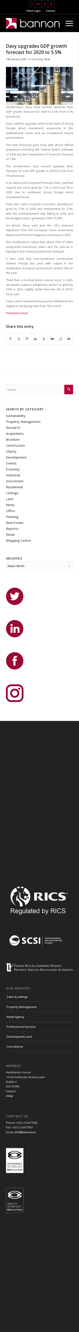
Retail (10, 534)
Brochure (13, 439)
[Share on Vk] (52, 339)
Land (9, 499)
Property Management (23, 421)
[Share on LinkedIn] (35, 339)
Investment (14, 481)
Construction (15, 445)
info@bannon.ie (25, 1132)
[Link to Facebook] (45, 3)
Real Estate (14, 522)
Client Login (33, 10)
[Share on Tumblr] (44, 339)
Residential (14, 487)
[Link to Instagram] (51, 3)
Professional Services (21, 1027)
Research (13, 427)
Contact (50, 10)
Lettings (12, 493)
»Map (9, 1096)
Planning (12, 516)
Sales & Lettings (17, 997)
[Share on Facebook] (10, 339)
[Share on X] (19, 339)
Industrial (13, 475)
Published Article (17, 313)
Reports (12, 528)
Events (11, 463)
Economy (37, 59)
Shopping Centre (18, 540)
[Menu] (67, 23)
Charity (11, 451)
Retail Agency (15, 1017)
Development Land (19, 1037)
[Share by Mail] (69, 339)
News (47, 59)
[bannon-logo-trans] (33, 23)
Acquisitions (15, 433)
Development (16, 457)
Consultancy (15, 1046)
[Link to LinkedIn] (38, 3)
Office (10, 510)
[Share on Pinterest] (27, 339)
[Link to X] (32, 3)
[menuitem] (33, 11)
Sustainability (15, 415)
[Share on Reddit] (60, 339)
